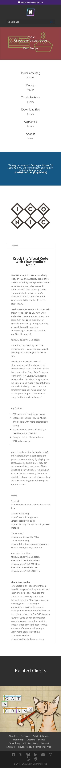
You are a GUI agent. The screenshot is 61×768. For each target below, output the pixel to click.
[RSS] (35, 759)
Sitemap (11, 746)
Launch (14, 245)
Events (41, 739)
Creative (31, 739)
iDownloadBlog (30, 109)
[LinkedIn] (35, 755)
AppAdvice (30, 121)
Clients (26, 743)
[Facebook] (13, 755)
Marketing (18, 739)
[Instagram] (50, 755)
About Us (13, 736)
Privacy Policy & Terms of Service (34, 746)
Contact (45, 743)
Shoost (30, 134)
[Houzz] (28, 759)
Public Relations (41, 736)
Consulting (14, 743)
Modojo (30, 85)
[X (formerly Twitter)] (21, 755)
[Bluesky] (28, 755)
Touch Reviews (30, 97)
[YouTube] (43, 755)
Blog (35, 743)
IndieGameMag (30, 73)
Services (25, 736)
